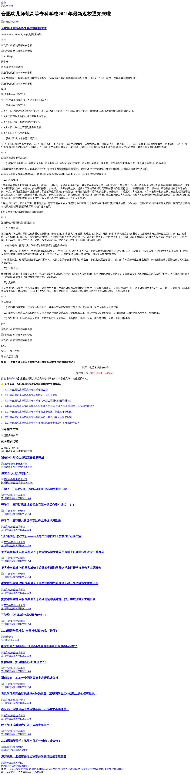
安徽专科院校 (21, 769)
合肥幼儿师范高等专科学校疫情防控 (24, 28)
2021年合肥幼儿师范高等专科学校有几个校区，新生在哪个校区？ (39, 411)
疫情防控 (63, 769)
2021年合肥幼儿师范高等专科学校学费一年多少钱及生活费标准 (38, 417)
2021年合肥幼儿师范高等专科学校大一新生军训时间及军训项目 (38, 400)
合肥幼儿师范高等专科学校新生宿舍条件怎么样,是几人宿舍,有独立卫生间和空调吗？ (49, 406)
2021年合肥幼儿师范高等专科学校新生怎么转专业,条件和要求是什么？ (42, 422)
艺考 (10, 769)
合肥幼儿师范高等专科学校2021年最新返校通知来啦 (96, 769)
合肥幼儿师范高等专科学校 (43, 769)
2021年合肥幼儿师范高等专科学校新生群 (26, 389)
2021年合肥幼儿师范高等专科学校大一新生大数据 (31, 395)
